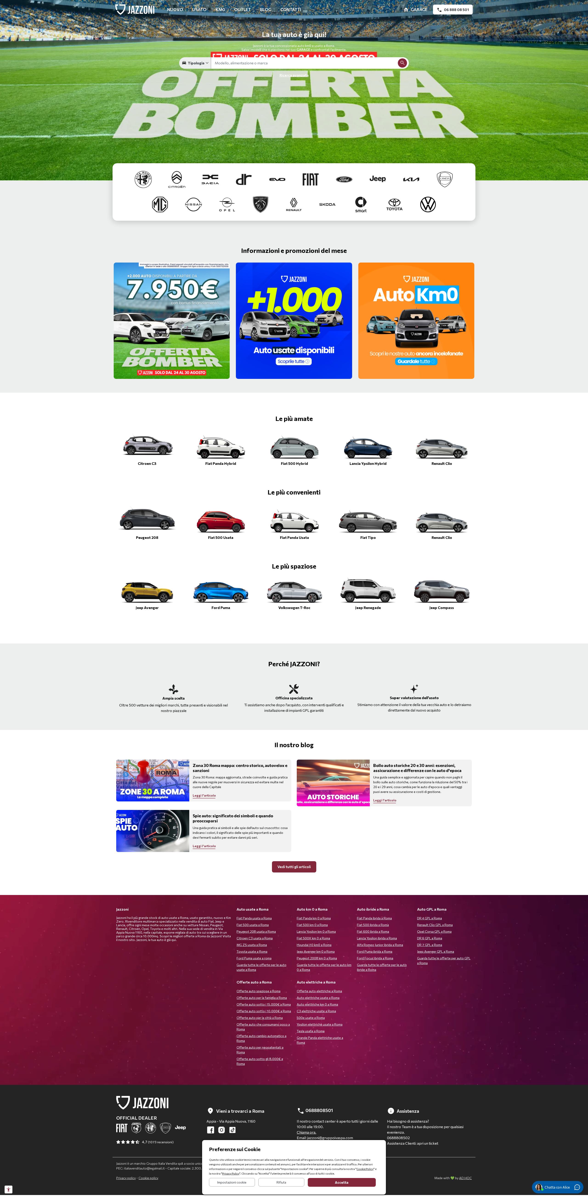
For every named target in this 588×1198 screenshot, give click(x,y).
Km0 (220, 9)
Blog (265, 9)
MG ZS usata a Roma (252, 945)
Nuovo (175, 9)
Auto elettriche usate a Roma (318, 998)
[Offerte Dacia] (210, 179)
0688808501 (319, 1110)
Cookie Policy (364, 1168)
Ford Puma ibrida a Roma (374, 951)
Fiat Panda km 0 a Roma (314, 918)
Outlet (242, 9)
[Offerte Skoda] (328, 204)
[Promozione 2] (172, 321)
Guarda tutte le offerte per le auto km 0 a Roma (324, 967)
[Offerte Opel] (227, 204)
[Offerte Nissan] (194, 204)
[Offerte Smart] (361, 204)
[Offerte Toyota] (395, 204)
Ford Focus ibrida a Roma (375, 958)
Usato (199, 9)
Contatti (290, 9)
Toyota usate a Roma (252, 951)
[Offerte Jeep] (378, 179)
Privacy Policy (230, 1173)
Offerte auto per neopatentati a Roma (260, 1049)
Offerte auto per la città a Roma (260, 1018)
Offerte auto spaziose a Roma (258, 991)
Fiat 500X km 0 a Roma (313, 938)
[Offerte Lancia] (444, 179)
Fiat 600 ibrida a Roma (373, 931)
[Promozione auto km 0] (416, 321)
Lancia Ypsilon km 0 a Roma (316, 931)
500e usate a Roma (311, 1018)
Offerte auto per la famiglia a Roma (262, 998)
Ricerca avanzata (294, 75)
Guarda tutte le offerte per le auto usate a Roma (261, 967)
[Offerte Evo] (277, 179)
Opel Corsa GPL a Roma (434, 931)
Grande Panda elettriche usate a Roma (320, 1040)
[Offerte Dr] (244, 179)
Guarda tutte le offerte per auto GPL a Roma (443, 960)
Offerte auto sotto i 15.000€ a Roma (264, 1004)
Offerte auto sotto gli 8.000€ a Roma (260, 1061)
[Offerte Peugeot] (261, 204)
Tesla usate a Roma (311, 1031)
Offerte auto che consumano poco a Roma (263, 1026)
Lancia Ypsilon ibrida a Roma (377, 938)
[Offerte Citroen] (177, 179)
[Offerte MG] (160, 204)
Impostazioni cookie (231, 1182)
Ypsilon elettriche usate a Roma (319, 1024)
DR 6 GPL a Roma (429, 938)
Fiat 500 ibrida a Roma (373, 925)
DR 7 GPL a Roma (429, 945)
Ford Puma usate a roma (254, 958)
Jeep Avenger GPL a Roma (435, 951)
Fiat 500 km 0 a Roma (312, 925)
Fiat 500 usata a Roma (253, 925)
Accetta (341, 1182)
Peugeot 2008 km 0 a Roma (317, 958)
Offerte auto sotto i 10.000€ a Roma (264, 1011)
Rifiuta (281, 1182)
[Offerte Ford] (344, 179)
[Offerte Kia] (411, 179)
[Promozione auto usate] (294, 321)
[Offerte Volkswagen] (428, 204)
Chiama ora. (306, 1132)
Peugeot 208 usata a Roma (256, 931)
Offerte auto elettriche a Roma (319, 991)
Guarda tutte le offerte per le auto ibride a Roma (382, 967)
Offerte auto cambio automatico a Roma (261, 1038)
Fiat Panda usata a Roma (254, 918)
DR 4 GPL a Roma (429, 918)
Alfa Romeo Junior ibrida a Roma (380, 945)
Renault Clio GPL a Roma (435, 925)
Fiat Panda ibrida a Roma (374, 918)
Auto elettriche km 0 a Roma (317, 1004)
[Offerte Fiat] (311, 179)
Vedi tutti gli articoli (294, 866)
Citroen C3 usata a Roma (255, 938)
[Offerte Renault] (294, 204)
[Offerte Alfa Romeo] (144, 179)
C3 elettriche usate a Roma (316, 1011)
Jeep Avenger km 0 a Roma (316, 951)
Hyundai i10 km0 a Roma (314, 945)
